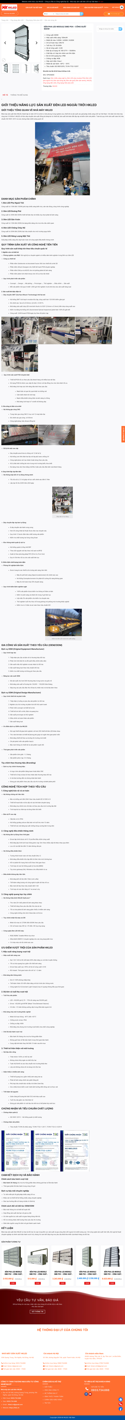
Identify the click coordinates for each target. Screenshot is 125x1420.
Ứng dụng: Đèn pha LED (34, 20)
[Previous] (5, 43)
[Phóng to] (4, 60)
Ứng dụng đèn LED (17, 20)
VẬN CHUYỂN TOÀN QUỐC (93, 7)
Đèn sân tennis (81, 80)
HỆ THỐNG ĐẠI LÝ (50, 1393)
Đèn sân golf (70, 80)
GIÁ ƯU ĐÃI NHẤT (52, 7)
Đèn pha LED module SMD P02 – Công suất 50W (38, 1273)
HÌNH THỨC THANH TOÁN (53, 1396)
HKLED (89, 80)
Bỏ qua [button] (100, 1)
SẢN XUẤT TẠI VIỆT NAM (33, 7)
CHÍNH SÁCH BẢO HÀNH (53, 1400)
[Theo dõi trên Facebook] (86, 1394)
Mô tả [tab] (5, 95)
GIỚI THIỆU (48, 1387)
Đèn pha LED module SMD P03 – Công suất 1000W (112, 1273)
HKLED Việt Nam (69, 1417)
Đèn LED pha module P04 (76, 78)
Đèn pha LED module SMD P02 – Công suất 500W (13, 1273)
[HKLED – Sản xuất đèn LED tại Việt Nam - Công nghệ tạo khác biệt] (10, 7)
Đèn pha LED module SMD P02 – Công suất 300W (88, 1273)
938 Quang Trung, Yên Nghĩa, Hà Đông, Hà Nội (17, 1357)
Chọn (12, 1283)
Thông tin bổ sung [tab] (19, 95)
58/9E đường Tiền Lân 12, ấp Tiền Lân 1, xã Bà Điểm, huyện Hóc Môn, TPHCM (103, 1357)
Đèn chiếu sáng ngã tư (58, 78)
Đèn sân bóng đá (50, 20)
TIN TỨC (47, 1403)
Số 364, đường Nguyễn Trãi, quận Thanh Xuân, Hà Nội (61, 1357)
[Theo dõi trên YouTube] (90, 1394)
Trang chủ (4, 20)
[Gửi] (82, 14)
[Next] (36, 43)
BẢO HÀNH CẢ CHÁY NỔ (71, 7)
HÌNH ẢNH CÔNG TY (51, 1390)
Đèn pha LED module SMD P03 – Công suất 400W (63, 1273)
